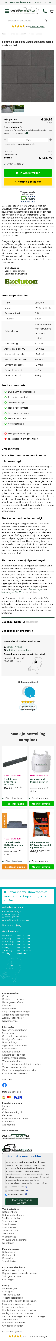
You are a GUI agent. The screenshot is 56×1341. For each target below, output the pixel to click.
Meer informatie (15, 804)
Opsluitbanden (9, 1255)
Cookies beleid (9, 1048)
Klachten (6, 1005)
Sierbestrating (9, 1221)
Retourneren (9, 1008)
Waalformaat (9, 1236)
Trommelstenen (10, 1230)
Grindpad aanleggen (12, 1325)
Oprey (5, 1109)
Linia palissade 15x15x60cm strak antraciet (13, 844)
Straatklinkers (9, 1224)
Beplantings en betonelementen (19, 1273)
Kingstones (8, 1243)
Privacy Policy (9, 1042)
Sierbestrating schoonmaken (17, 1304)
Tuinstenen (8, 1233)
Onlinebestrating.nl (12, 1112)
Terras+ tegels (36, 589)
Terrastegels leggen (12, 1298)
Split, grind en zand (12, 1276)
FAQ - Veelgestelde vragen (16, 1011)
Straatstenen (9, 1227)
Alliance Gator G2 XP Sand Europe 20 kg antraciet (40, 844)
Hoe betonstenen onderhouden (19, 1310)
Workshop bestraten (12, 1061)
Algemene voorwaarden (14, 1045)
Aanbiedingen (9, 1288)
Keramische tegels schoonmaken (19, 1070)
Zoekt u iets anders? (13, 1018)
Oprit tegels (8, 1279)
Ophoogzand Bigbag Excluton (39, 780)
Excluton (6, 1106)
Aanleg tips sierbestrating (15, 1014)
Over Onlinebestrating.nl (14, 1030)
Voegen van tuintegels (14, 1067)
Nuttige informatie (12, 1039)
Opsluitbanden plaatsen (14, 1073)
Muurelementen (10, 1249)
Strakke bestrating (11, 1218)
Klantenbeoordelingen (14, 1054)
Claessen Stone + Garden (15, 1118)
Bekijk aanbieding (15, 867)
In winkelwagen (30, 172)
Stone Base (8, 1121)
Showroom (8, 1033)
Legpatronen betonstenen (16, 1307)
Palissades (7, 1258)
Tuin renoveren (10, 1319)
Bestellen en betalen (13, 999)
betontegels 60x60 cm (13, 592)
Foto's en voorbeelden (14, 1058)
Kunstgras (7, 1291)
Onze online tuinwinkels (14, 1036)
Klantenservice (10, 1021)
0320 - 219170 (14, 647)
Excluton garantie (11, 1051)
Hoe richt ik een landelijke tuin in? (19, 1301)
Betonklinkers (9, 1212)
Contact (6, 996)
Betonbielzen (9, 1252)
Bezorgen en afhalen (13, 1002)
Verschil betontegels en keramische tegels (24, 1316)
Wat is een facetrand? (13, 1322)
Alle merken (8, 1124)
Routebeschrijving (11, 925)
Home (3, 34)
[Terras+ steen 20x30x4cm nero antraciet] (27, 76)
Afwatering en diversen (14, 1270)
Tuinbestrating (10, 1209)
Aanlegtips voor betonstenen (17, 1313)
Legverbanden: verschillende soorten (21, 1064)
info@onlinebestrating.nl (20, 650)
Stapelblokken (9, 1261)
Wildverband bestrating (14, 1240)
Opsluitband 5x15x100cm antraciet (10, 781)
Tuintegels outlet (11, 1294)
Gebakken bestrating (13, 1215)
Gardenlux (7, 1115)
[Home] (25, 10)
